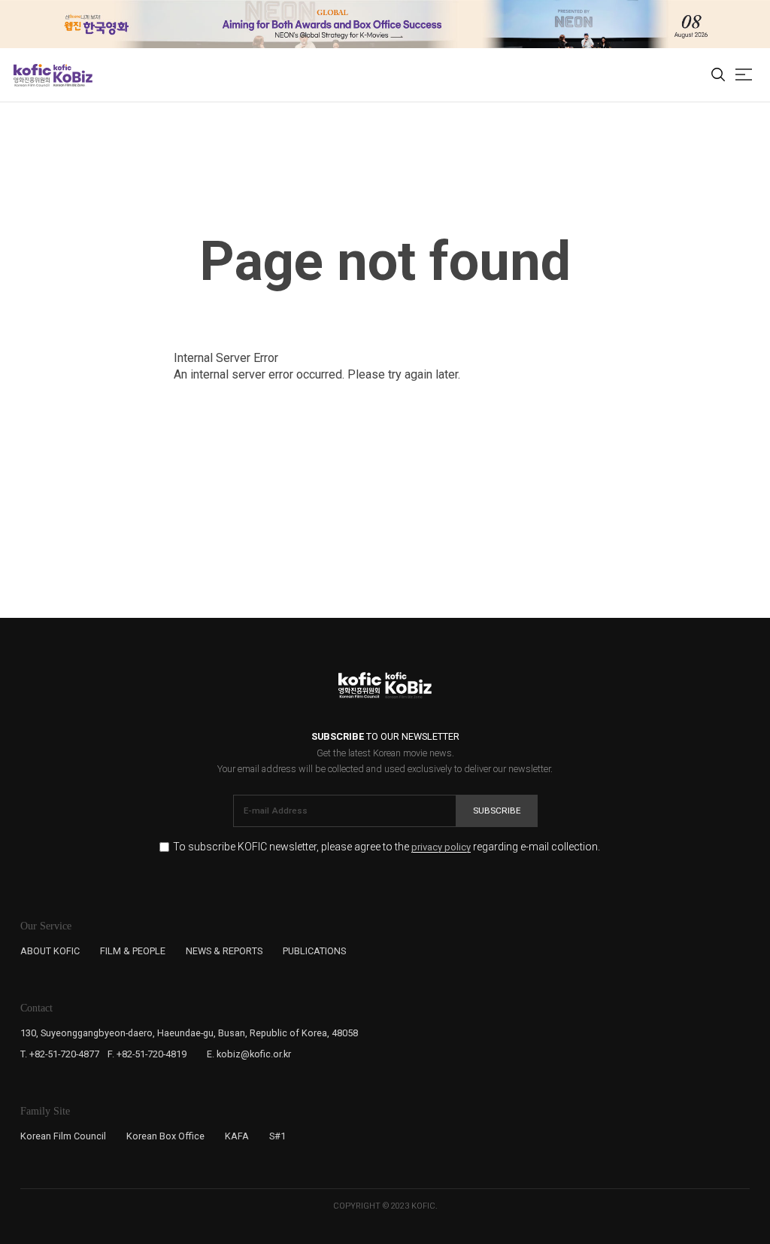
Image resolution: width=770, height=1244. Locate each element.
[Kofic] (32, 75)
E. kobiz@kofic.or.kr (249, 1054)
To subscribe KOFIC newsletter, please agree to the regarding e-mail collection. (386, 847)
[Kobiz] (71, 75)
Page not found (385, 262)
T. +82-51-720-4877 (59, 1054)
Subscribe (497, 810)
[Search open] (718, 75)
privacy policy (441, 847)
